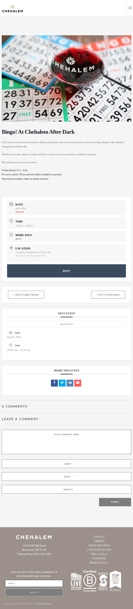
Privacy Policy (99, 562)
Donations (99, 558)
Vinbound (40, 603)
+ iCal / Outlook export (108, 294)
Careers (99, 541)
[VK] (69, 383)
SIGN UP (34, 592)
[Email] (77, 383)
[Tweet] (62, 383)
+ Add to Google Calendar (26, 294)
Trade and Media (99, 545)
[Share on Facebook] (54, 383)
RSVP (18, 239)
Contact (99, 536)
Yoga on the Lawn (66, 324)
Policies (49, 603)
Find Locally (99, 554)
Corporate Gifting (99, 549)
